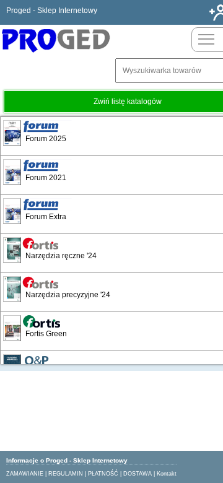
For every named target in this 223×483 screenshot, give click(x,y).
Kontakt (167, 474)
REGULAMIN (65, 474)
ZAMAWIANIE (24, 474)
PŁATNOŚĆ (103, 474)
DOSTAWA (137, 474)
